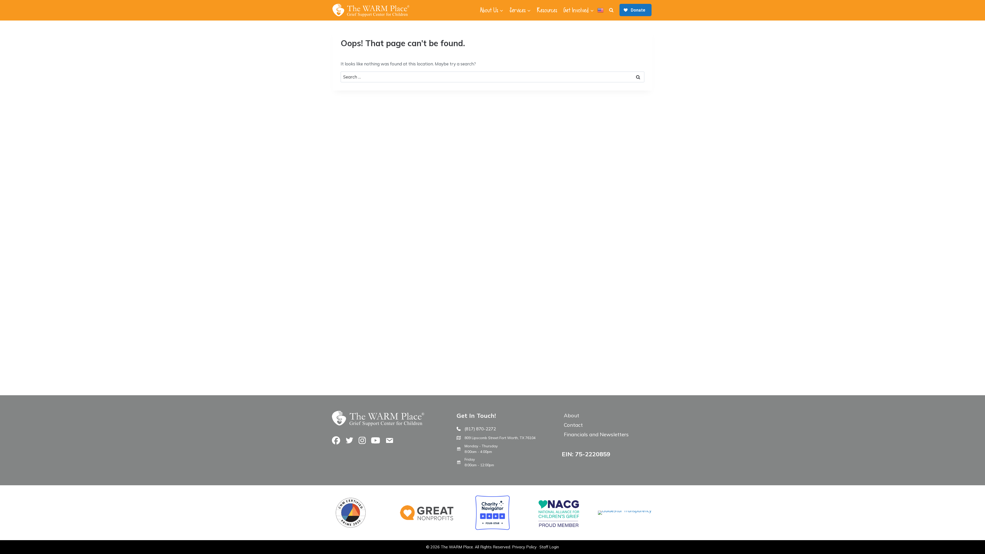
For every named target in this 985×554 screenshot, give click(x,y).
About (571, 415)
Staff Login (549, 547)
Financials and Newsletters (596, 434)
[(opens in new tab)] (625, 510)
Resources (547, 10)
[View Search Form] (611, 10)
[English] (600, 10)
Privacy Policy (524, 547)
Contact (573, 425)
